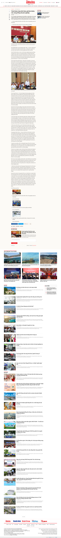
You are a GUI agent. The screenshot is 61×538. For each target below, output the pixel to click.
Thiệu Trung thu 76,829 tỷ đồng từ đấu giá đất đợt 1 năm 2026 (48, 281)
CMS (50, 537)
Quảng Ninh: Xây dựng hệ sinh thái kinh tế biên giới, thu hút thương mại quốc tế (12, 265)
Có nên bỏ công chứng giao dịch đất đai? (24, 306)
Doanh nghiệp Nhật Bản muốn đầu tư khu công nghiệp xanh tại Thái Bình (29, 232)
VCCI (12, 524)
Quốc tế (37, 524)
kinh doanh (21, 226)
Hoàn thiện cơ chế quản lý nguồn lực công (25, 325)
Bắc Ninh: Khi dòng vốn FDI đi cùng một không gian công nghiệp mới (11, 281)
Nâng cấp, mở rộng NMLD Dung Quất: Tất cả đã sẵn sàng (28, 459)
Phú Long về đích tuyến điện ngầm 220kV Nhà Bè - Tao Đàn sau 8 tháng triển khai (29, 422)
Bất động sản (33, 524)
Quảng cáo (53, 2)
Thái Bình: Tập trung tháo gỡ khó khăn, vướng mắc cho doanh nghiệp (46, 17)
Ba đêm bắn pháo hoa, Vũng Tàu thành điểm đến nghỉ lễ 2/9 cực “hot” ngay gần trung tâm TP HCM (29, 479)
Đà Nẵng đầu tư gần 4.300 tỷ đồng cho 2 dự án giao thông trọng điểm (29, 441)
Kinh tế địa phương (52, 524)
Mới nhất (7, 2)
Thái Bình (14, 226)
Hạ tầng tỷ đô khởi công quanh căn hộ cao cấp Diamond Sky (29, 506)
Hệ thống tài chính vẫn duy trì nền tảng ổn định (26, 287)
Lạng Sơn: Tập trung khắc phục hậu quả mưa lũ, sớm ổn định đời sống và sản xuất (29, 469)
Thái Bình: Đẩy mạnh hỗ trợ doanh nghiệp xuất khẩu (45, 13)
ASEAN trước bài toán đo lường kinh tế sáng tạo (26, 334)
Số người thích (34, 245)
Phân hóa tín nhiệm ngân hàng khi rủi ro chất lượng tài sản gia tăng (29, 403)
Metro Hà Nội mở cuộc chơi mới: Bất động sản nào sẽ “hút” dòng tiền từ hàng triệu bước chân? (28, 498)
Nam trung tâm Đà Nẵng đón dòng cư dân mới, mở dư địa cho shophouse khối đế (29, 413)
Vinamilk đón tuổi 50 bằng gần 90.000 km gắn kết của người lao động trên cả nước (29, 432)
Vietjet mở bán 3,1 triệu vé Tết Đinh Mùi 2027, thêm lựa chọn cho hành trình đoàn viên (29, 375)
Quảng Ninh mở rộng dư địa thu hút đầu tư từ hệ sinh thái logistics (30, 265)
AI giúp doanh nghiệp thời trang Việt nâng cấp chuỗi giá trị (29, 296)
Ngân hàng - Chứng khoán (42, 524)
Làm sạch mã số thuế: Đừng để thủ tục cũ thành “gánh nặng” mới (29, 364)
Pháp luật (24, 524)
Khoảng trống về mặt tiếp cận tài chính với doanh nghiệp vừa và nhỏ (29, 345)
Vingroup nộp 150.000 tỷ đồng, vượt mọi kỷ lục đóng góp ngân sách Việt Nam (29, 316)
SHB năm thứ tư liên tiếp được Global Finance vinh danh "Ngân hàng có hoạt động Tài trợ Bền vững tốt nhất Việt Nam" (29, 384)
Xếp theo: (28, 245)
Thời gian (30, 245)
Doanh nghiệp (16, 524)
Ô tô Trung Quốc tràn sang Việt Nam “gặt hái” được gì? (28, 353)
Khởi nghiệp (28, 524)
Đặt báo (50, 2)
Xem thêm (23, 516)
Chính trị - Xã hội (8, 524)
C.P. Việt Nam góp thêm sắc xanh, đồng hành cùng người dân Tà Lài (29, 450)
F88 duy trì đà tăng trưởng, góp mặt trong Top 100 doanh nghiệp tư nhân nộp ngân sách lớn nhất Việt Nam (28, 488)
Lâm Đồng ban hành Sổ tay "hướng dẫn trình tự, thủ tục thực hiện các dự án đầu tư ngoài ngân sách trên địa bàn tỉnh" (30, 281)
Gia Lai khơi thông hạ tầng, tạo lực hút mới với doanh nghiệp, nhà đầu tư (48, 265)
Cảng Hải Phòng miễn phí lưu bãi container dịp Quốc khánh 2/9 (29, 394)
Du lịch (48, 524)
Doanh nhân (20, 524)
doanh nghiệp (17, 226)
